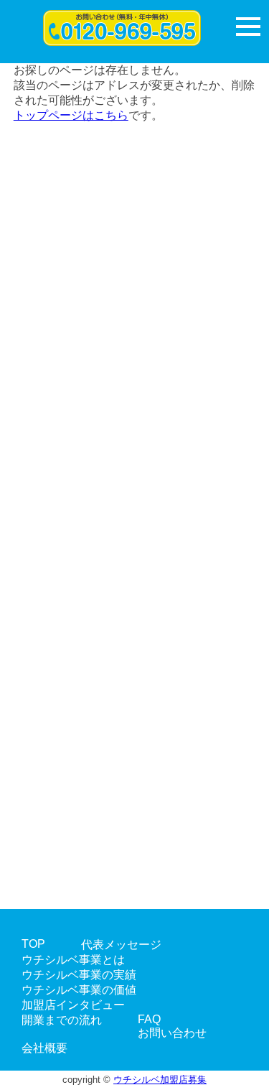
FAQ (149, 1019)
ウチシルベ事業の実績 (79, 975)
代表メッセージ (121, 944)
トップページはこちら (71, 115)
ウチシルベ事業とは (73, 960)
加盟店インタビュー (73, 1005)
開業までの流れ (62, 1020)
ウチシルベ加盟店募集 (160, 1079)
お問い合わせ (172, 1033)
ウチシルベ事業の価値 (79, 990)
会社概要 (44, 1048)
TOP (33, 944)
